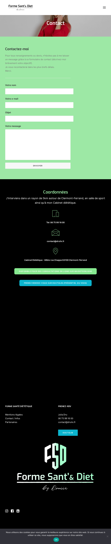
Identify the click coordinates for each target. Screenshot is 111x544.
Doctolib (68, 433)
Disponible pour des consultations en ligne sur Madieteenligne (55, 271)
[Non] (107, 536)
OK (56, 540)
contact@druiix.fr (67, 422)
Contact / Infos (12, 418)
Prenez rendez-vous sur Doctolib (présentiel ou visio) (55, 283)
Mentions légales (14, 414)
